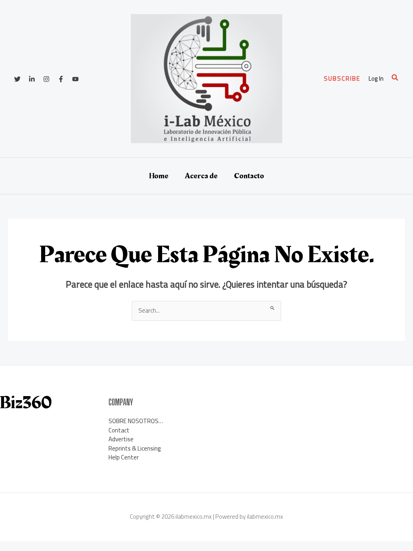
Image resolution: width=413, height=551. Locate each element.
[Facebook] (61, 79)
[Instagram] (46, 79)
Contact (118, 430)
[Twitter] (17, 79)
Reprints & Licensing (134, 448)
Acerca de (201, 176)
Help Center (123, 457)
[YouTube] (75, 79)
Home (159, 176)
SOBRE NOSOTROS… (135, 421)
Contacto (249, 176)
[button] (342, 78)
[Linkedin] (32, 79)
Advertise (120, 439)
